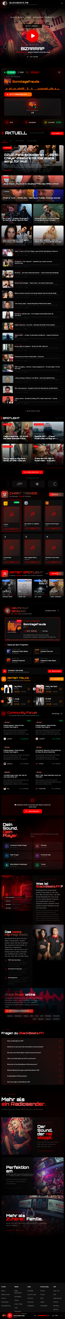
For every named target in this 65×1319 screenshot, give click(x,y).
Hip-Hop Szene (32, 140)
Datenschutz (57, 1298)
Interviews (17, 1311)
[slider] (47, 1315)
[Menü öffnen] (62, 3)
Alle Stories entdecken (54, 467)
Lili (16, 1317)
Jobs (16, 1308)
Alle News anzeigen (31, 472)
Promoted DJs (6, 1306)
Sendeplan (17, 1296)
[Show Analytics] (27, 72)
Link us (3, 1298)
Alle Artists (55, 573)
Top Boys (30, 1302)
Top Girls (30, 1298)
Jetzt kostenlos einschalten (19, 1011)
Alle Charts (55, 494)
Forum (42, 1294)
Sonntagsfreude (19, 1315)
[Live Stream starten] (32, 36)
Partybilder (43, 1306)
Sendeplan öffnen (50, 610)
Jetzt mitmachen (34, 811)
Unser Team (18, 1304)
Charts (16, 1300)
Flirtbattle (30, 1291)
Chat (41, 1298)
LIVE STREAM (34, 56)
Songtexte (30, 1306)
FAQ (54, 1294)
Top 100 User (31, 1294)
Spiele (42, 1302)
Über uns (56, 1291)
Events (42, 1291)
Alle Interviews (55, 679)
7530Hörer (24, 1313)
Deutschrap (20, 140)
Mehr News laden (33, 411)
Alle (4, 140)
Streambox (4, 1302)
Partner (55, 1302)
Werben (55, 1309)
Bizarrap (32, 49)
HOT (10, 140)
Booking (56, 1306)
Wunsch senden (56, 671)
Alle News (56, 133)
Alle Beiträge (55, 713)
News (3, 1291)
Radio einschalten (18, 1292)
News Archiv (5, 1294)
